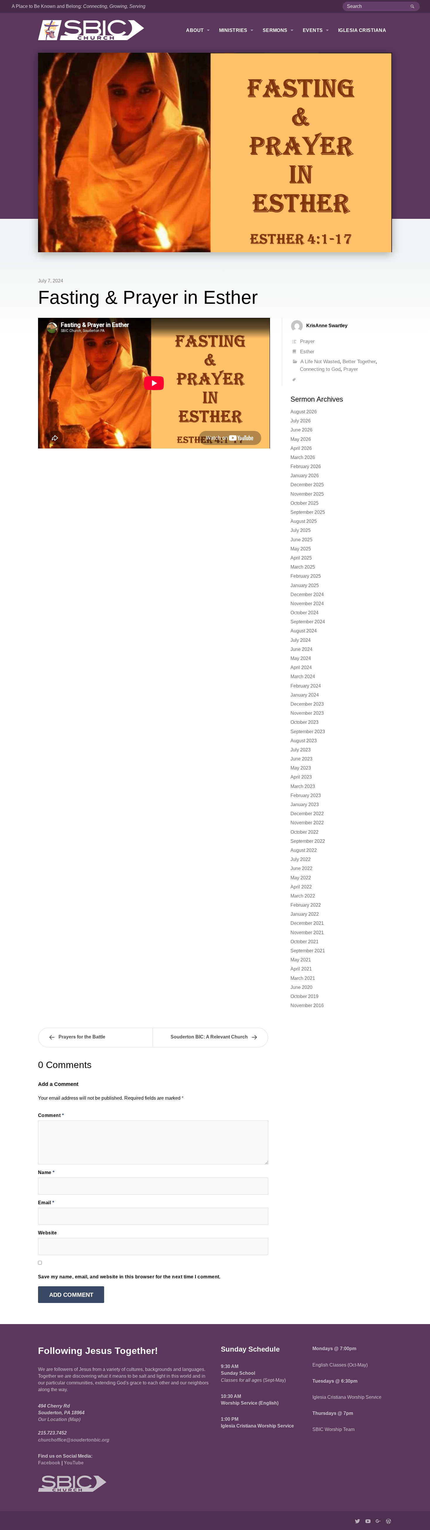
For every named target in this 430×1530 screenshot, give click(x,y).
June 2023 (301, 758)
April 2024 (301, 667)
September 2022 (307, 841)
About (195, 30)
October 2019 (304, 996)
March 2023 (302, 786)
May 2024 (300, 658)
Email (46, 1202)
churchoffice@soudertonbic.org (73, 1439)
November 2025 (307, 494)
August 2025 (303, 521)
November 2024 (307, 603)
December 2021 (307, 923)
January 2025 (304, 585)
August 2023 (303, 740)
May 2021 (300, 959)
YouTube (74, 1462)
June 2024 (301, 649)
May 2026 (300, 439)
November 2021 (307, 932)
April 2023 (301, 777)
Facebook (49, 1462)
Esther (307, 351)
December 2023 (307, 704)
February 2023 (305, 795)
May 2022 (300, 877)
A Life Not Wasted (320, 361)
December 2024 (307, 594)
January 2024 (304, 694)
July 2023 (300, 749)
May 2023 (300, 767)
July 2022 (300, 859)
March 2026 (302, 457)
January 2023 (304, 804)
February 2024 (305, 685)
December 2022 (307, 813)
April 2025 (301, 557)
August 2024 (303, 630)
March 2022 (302, 895)
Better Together (359, 361)
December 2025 (307, 484)
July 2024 (300, 640)
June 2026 (301, 429)
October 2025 (304, 503)
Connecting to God (320, 369)
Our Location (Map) (59, 1419)
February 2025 (305, 576)
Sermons (275, 30)
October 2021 (304, 941)
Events (313, 30)
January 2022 (304, 914)
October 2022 (304, 832)
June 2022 (301, 868)
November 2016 (307, 1005)
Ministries (233, 30)
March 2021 (302, 978)
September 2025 (307, 512)
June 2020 (301, 987)
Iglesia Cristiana (362, 30)
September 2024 (307, 621)
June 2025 (301, 539)
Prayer (307, 341)
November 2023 (307, 713)
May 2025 (300, 548)
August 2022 (303, 850)
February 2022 (305, 905)
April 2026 (301, 448)
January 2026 (304, 475)
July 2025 (300, 530)
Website (47, 1232)
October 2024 (304, 612)
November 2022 (307, 822)
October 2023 (304, 722)
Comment (51, 1115)
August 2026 (303, 411)
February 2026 (305, 466)
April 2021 (301, 968)
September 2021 (307, 950)
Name (46, 1172)
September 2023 (307, 731)
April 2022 (301, 886)
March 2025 (302, 566)
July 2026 (300, 420)
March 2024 (302, 676)
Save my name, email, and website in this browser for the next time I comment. (129, 1276)
